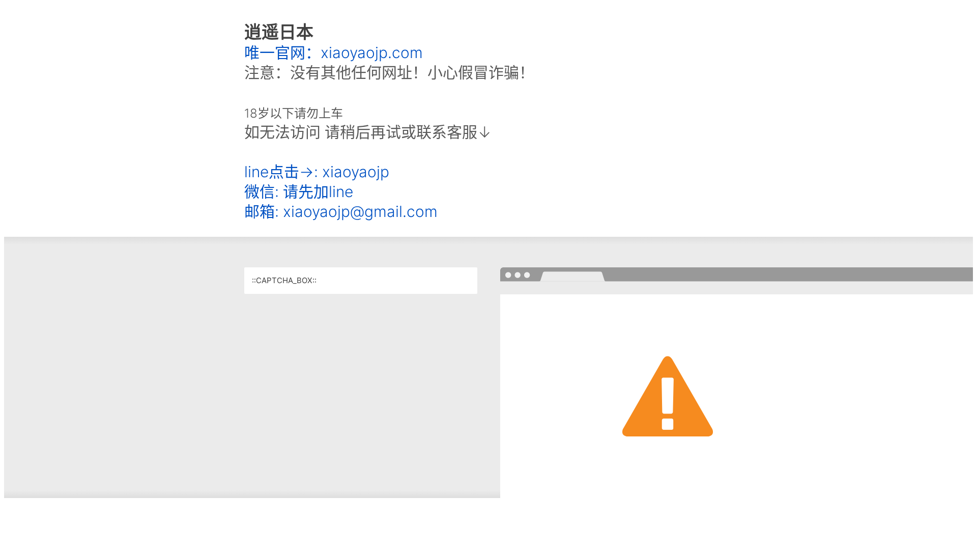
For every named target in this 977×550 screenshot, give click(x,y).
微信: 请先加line (298, 191)
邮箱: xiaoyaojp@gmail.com (341, 211)
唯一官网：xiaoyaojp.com (333, 52)
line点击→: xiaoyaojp (316, 171)
